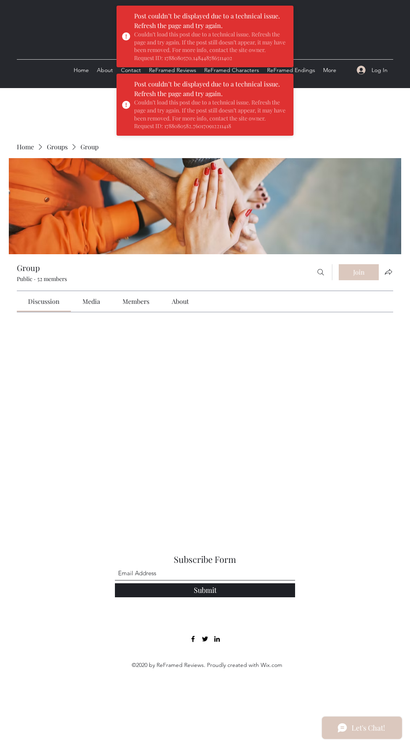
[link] (44, 301)
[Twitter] (205, 639)
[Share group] (388, 272)
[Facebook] (193, 639)
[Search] (321, 272)
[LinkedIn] (217, 639)
